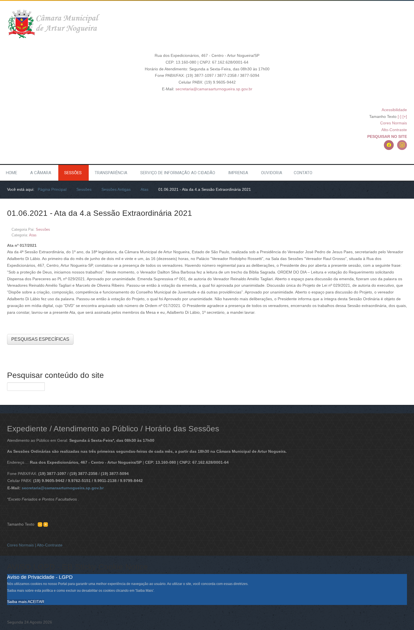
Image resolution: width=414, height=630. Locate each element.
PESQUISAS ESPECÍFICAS (40, 339)
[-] (399, 116)
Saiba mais (17, 601)
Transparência (111, 172)
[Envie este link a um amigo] (405, 229)
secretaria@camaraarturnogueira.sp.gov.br (213, 89)
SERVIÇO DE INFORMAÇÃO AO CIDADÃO (177, 172)
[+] (404, 116)
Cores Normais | (22, 545)
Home (11, 172)
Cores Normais (393, 123)
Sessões (73, 172)
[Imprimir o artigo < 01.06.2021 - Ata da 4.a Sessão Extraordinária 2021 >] (398, 229)
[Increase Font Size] (45, 524)
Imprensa (238, 172)
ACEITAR (36, 601)
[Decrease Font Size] (40, 524)
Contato (303, 172)
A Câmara (40, 172)
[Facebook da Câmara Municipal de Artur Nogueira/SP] (389, 145)
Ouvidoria (271, 172)
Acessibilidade (394, 109)
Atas (33, 235)
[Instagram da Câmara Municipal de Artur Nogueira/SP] (402, 145)
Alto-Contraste (394, 129)
